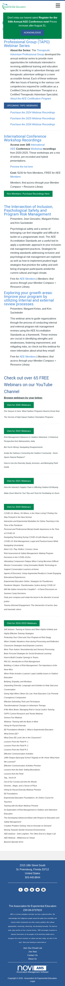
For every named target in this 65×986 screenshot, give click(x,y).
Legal (32, 981)
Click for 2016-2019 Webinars (22, 623)
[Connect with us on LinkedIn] (26, 890)
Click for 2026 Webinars (19, 405)
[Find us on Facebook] (20, 890)
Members (15, 176)
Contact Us (32, 955)
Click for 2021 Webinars (19, 481)
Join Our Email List (32, 948)
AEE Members (28, 278)
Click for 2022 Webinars (19, 431)
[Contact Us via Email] (43, 890)
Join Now (32, 951)
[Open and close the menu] (43, 6)
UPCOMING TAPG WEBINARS (22, 105)
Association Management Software (32, 972)
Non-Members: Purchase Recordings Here (28, 193)
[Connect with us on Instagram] (32, 890)
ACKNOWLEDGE (32, 32)
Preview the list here (21, 166)
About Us (32, 959)
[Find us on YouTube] (37, 890)
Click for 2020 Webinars (19, 507)
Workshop (36, 149)
